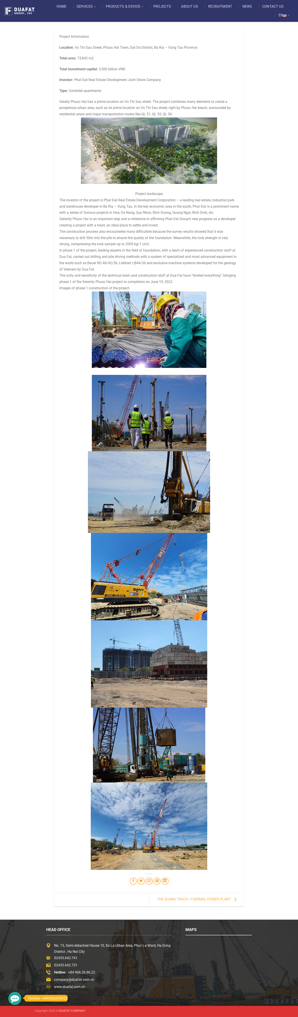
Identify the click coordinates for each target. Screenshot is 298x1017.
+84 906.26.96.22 (81, 972)
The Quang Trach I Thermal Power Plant (194, 899)
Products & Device (123, 6)
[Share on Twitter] (141, 881)
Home (62, 6)
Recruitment (220, 6)
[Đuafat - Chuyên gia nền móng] (24, 11)
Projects (162, 6)
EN (281, 15)
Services (85, 6)
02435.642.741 (65, 958)
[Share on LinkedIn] (165, 881)
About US (189, 6)
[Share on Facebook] (133, 881)
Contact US (273, 6)
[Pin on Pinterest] (157, 881)
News (247, 6)
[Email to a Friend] (149, 881)
